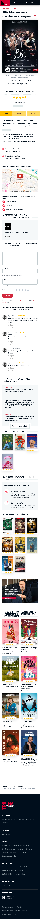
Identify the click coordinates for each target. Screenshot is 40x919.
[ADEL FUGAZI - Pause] (7, 442)
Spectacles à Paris (9, 9)
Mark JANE (15, 139)
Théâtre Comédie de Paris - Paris (20, 81)
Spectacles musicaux (8, 849)
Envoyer (7, 296)
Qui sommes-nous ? (8, 907)
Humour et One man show (21, 845)
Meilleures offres (7, 870)
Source (8, 236)
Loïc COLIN (29, 134)
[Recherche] (27, 2)
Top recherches (20, 874)
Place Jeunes (19, 870)
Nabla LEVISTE (7, 136)
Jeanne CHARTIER (19, 136)
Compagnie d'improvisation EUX (21, 84)
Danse (16, 856)
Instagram (9, 885)
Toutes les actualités (19, 426)
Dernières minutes (22, 867)
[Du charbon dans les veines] (20, 564)
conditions (20, 301)
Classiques (22, 852)
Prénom (6, 268)
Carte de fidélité (7, 874)
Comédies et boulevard (13, 75)
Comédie (13, 77)
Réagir (10, 327)
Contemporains (28, 75)
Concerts (29, 849)
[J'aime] (10, 325)
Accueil (5, 786)
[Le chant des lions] (32, 545)
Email (5, 279)
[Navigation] (36, 2)
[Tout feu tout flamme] (20, 442)
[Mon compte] (32, 2)
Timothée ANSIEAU (18, 134)
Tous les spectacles (8, 834)
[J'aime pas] (12, 325)
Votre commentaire (10, 252)
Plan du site (20, 907)
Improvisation (23, 77)
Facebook (4, 885)
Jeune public (6, 845)
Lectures (21, 849)
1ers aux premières (8, 867)
